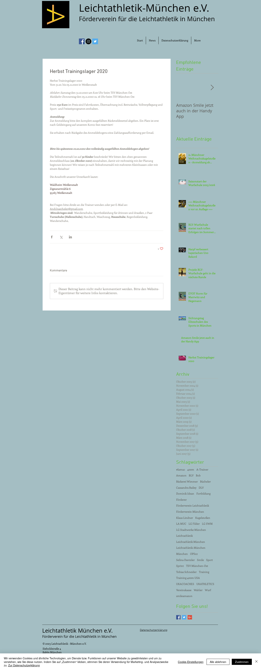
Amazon (181, 475)
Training (204, 572)
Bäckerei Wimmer (187, 481)
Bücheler (205, 481)
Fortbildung (203, 493)
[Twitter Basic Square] (184, 617)
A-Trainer (202, 469)
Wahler (198, 590)
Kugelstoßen (202, 518)
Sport (209, 560)
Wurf (208, 590)
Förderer (181, 499)
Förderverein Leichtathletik (192, 505)
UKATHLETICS (205, 584)
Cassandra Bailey (186, 487)
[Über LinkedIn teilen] (70, 237)
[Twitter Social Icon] (95, 41)
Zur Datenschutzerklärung (24, 665)
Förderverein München (190, 511)
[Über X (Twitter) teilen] (61, 237)
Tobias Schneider (186, 572)
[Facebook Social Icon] (82, 41)
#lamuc (180, 469)
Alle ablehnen (218, 662)
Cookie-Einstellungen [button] (190, 662)
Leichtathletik (184, 535)
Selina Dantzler (185, 560)
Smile (200, 560)
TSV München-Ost (197, 566)
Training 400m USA (188, 578)
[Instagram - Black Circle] (88, 41)
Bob (198, 475)
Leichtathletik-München (190, 547)
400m (190, 469)
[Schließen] (256, 661)
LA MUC (181, 523)
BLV (191, 475)
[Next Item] (212, 88)
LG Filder (194, 523)
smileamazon (184, 596)
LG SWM (207, 523)
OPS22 (194, 554)
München (182, 554)
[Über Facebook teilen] (51, 237)
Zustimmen (242, 662)
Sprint (180, 566)
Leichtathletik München (190, 542)
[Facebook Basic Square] (178, 617)
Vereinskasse (183, 590)
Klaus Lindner (184, 518)
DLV (201, 487)
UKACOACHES (185, 584)
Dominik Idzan (185, 493)
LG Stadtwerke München (191, 530)
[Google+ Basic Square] (190, 617)
